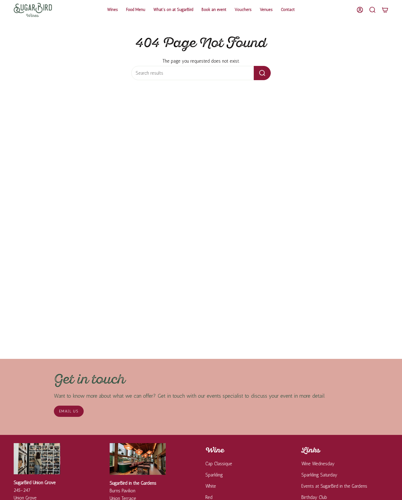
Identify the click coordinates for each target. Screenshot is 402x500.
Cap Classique (218, 463)
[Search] (262, 73)
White (210, 486)
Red (208, 497)
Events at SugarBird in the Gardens (334, 486)
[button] (112, 10)
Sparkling (214, 475)
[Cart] (385, 9)
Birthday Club (314, 497)
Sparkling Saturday (319, 475)
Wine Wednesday (318, 463)
